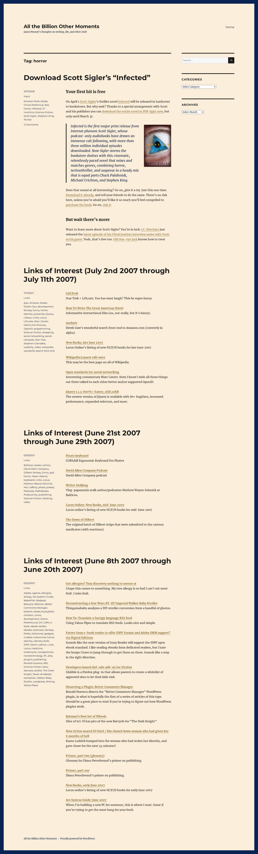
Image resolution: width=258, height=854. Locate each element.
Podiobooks (41, 491)
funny (36, 310)
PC (45, 655)
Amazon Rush (32, 101)
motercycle (30, 652)
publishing (45, 494)
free (47, 104)
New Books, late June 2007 (84, 342)
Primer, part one (78, 770)
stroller (38, 670)
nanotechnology (33, 655)
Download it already (80, 195)
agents (36, 593)
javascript (39, 313)
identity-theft (41, 641)
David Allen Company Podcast (87, 470)
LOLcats (28, 321)
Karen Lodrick (38, 644)
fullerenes (37, 633)
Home (230, 27)
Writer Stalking (77, 485)
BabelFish (29, 600)
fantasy (28, 310)
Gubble (28, 637)
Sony (45, 666)
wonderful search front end (39, 350)
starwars (28, 670)
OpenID (28, 328)
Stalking (47, 498)
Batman (39, 604)
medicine (36, 648)
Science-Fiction (44, 112)
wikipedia (47, 347)
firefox (27, 633)
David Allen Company (36, 468)
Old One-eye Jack (125, 239)
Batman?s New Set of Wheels (86, 716)
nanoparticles (45, 652)
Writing (50, 681)
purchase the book (79, 205)
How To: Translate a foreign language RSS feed (99, 618)
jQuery (50, 313)
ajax (26, 302)
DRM (46, 622)
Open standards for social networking (92, 372)
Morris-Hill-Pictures (35, 325)
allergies (46, 593)
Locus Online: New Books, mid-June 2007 (95, 505)
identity (28, 313)
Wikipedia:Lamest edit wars (85, 357)
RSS (45, 663)
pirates (50, 487)
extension (38, 629)
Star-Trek (40, 339)
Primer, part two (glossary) (85, 755)
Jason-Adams (39, 476)
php (50, 655)
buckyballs (47, 611)
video (38, 347)
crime (37, 615)
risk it (107, 205)
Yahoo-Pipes (31, 685)
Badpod (41, 600)
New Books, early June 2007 (85, 785)
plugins (28, 659)
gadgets (49, 633)
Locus (43, 317)
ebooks (28, 629)
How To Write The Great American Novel (94, 308)
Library (28, 317)
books (44, 101)
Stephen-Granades (34, 343)
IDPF (26, 644)
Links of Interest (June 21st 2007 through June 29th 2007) (82, 437)
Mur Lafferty (30, 487)
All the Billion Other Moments (61, 26)
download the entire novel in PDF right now (132, 111)
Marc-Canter (41, 321)
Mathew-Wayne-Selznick (38, 483)
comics (46, 465)
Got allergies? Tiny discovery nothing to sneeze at (101, 583)
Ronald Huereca (33, 663)
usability (29, 347)
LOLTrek (72, 293)
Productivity (31, 494)
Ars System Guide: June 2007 (86, 800)
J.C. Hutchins (150, 229)
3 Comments (31, 124)
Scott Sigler (88, 101)
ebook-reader (38, 626)
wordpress (39, 681)
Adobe (27, 593)
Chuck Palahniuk (34, 104)
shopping (48, 332)
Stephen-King (46, 116)
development (45, 306)
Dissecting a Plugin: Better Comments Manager (99, 687)
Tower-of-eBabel (42, 674)
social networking (34, 336)
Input (27, 96)
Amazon (34, 302)
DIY (41, 622)
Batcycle (29, 604)
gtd (52, 472)
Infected (124, 101)
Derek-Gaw (30, 306)
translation (30, 677)
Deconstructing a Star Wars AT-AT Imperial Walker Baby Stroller (112, 603)
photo (41, 487)
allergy (28, 596)
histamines (39, 637)
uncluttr (71, 323)
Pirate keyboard (77, 455)
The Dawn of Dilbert (80, 519)
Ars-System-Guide (43, 596)
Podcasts (29, 491)
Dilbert (28, 472)
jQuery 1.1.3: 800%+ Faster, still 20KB (92, 391)
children (28, 615)
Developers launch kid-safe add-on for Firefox (99, 667)
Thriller (28, 119)
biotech (28, 611)
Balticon (28, 465)
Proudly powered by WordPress (77, 838)
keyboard (29, 479)
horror (27, 108)
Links (27, 297)
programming (42, 328)
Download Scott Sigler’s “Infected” (87, 77)
